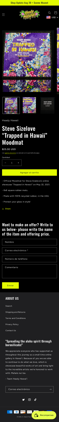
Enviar (10, 285)
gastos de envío (10, 153)
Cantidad (6, 157)
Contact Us (10, 330)
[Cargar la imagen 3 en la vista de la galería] (47, 105)
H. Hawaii (25, 417)
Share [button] (8, 209)
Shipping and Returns (15, 312)
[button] (3, 15)
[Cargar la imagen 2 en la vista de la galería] (29, 105)
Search (8, 306)
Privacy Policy (12, 324)
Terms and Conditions (15, 318)
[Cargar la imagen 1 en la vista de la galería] (11, 105)
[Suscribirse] (50, 389)
